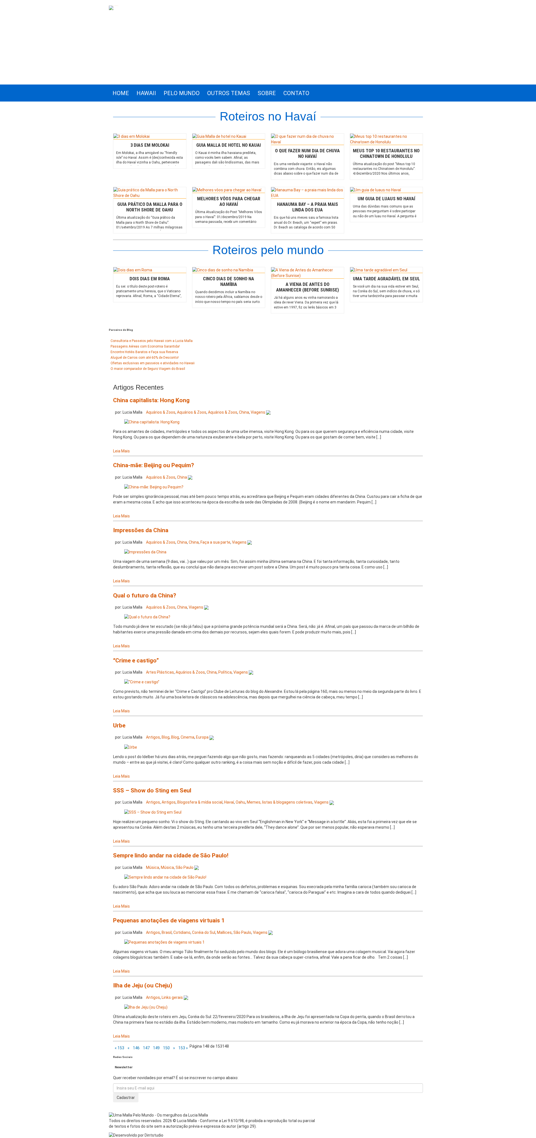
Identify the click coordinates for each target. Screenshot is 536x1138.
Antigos (153, 737)
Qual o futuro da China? (144, 595)
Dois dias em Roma (150, 278)
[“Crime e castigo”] (141, 681)
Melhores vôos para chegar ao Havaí (228, 201)
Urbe (119, 725)
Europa (202, 737)
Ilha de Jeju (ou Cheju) (142, 985)
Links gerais (172, 997)
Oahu (240, 802)
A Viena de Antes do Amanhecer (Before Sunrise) (307, 287)
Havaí (229, 802)
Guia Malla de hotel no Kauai (228, 145)
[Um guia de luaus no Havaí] (386, 190)
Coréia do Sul (203, 932)
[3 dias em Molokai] (149, 136)
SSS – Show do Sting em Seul (152, 790)
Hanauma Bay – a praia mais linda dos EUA (307, 207)
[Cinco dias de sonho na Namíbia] (228, 270)
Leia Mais (121, 451)
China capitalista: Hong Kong (151, 400)
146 (136, 1048)
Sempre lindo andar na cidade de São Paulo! (170, 855)
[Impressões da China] (145, 551)
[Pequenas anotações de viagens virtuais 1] (164, 942)
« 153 (119, 1048)
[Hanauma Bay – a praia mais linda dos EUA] (307, 192)
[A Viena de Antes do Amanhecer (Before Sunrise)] (307, 272)
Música (152, 867)
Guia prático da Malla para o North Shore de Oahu (149, 207)
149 (156, 1048)
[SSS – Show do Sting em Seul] (152, 811)
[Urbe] (130, 746)
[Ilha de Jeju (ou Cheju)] (146, 1007)
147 (146, 1048)
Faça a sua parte (215, 542)
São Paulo (184, 867)
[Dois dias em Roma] (149, 270)
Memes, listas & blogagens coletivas (279, 802)
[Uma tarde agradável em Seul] (386, 270)
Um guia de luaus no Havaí (386, 198)
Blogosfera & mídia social (199, 802)
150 (166, 1048)
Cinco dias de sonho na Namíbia (228, 281)
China (244, 412)
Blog (165, 737)
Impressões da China (140, 530)
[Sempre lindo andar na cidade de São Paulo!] (165, 877)
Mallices (224, 932)
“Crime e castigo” (136, 660)
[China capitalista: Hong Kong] (152, 421)
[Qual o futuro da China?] (147, 616)
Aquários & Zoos (160, 412)
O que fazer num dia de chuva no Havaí (307, 153)
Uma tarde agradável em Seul (386, 278)
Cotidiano (181, 932)
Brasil (167, 932)
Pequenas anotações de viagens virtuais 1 (169, 920)
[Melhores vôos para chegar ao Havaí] (228, 190)
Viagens (258, 412)
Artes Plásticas (160, 672)
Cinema (187, 737)
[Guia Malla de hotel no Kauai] (228, 136)
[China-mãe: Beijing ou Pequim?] (153, 486)
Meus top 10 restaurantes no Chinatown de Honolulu (386, 153)
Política (225, 672)
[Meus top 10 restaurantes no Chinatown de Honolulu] (386, 139)
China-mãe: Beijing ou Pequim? (153, 465)
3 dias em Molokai (149, 145)
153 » (183, 1048)
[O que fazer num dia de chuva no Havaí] (307, 139)
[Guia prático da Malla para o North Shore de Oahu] (149, 192)
